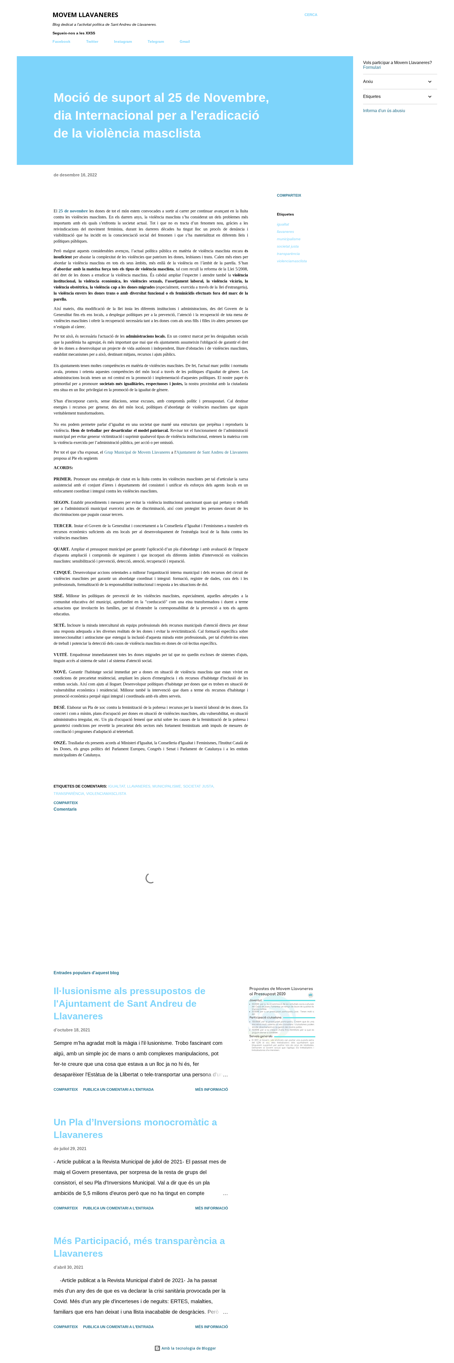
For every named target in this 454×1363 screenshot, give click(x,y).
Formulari (372, 67)
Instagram (123, 41)
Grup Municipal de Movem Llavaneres (137, 452)
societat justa (288, 246)
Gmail (185, 41)
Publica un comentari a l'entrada (118, 1089)
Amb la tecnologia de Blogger (188, 1348)
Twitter (92, 41)
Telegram (156, 41)
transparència (288, 253)
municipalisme (289, 239)
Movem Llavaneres (85, 14)
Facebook (61, 41)
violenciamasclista (292, 261)
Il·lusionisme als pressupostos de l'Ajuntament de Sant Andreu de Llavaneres (129, 1003)
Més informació (211, 1089)
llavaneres (285, 231)
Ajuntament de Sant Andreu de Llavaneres (212, 452)
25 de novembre (73, 211)
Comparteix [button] (289, 195)
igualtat (283, 224)
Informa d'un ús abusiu (384, 110)
